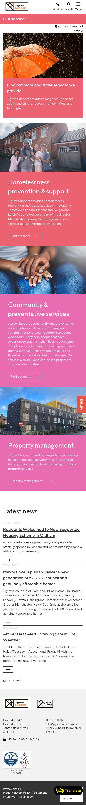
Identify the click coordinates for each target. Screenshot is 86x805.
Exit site (81, 404)
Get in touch (26, 796)
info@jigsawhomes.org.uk (61, 724)
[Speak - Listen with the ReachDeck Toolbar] (68, 790)
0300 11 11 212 (55, 720)
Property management (26, 481)
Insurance (9, 796)
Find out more (20, 236)
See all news (11, 680)
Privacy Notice (12, 788)
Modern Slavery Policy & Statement (25, 792)
